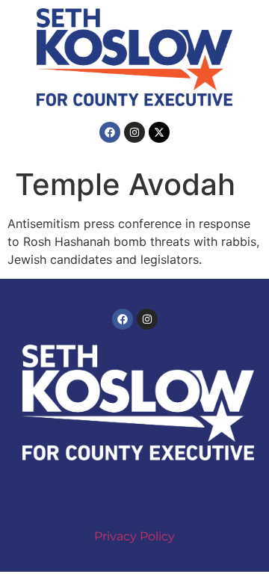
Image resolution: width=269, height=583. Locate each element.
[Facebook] (109, 132)
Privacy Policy (134, 536)
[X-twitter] (159, 132)
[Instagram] (134, 132)
